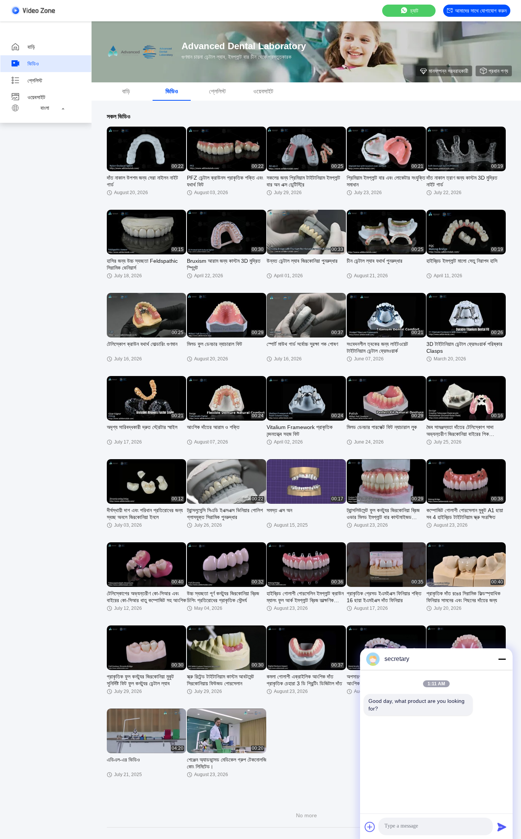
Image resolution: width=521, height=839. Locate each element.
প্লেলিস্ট (34, 80)
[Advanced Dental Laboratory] (141, 51)
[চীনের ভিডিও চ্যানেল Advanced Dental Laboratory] (33, 10)
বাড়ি (31, 47)
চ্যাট (414, 11)
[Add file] (370, 826)
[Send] (502, 826)
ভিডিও (33, 64)
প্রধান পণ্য (498, 71)
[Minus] (502, 659)
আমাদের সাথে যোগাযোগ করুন (481, 11)
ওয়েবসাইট (36, 97)
